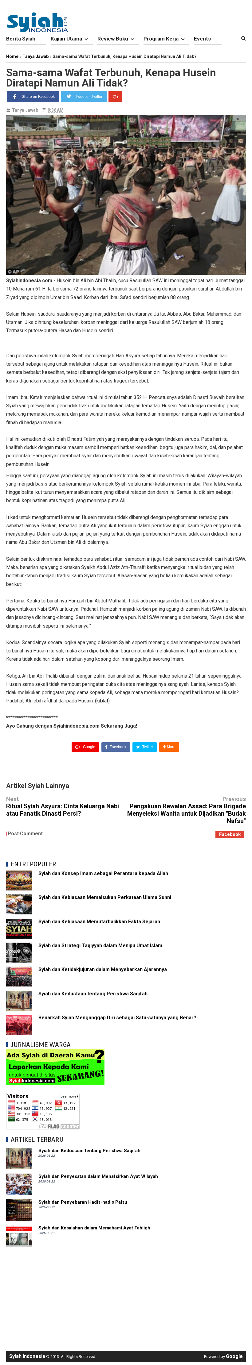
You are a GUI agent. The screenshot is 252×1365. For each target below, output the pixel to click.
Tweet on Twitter (89, 96)
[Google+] (115, 96)
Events (202, 39)
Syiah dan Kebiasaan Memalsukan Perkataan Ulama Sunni (104, 897)
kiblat (102, 701)
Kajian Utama (66, 39)
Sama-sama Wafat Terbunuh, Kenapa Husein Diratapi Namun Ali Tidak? (111, 77)
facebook (230, 834)
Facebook (117, 747)
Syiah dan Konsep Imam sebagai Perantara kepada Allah (103, 873)
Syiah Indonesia (27, 1356)
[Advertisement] (126, 1296)
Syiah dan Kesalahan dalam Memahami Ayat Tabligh (94, 1228)
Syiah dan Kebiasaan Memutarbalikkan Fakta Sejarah (99, 922)
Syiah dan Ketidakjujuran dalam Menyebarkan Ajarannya (102, 969)
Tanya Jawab (25, 110)
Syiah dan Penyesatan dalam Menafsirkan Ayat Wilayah (98, 1176)
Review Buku (112, 39)
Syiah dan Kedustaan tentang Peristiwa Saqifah (93, 994)
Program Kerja (161, 39)
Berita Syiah (20, 39)
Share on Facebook (38, 96)
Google (88, 747)
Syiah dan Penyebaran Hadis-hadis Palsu (82, 1202)
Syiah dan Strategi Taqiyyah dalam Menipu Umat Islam (100, 945)
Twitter (147, 747)
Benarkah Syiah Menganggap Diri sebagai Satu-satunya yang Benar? (117, 1018)
